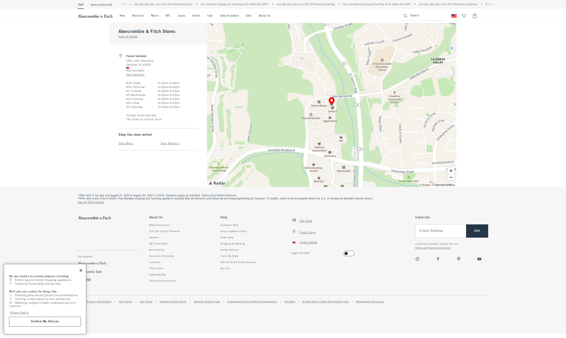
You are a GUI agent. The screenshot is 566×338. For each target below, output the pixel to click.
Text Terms (146, 302)
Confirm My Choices (45, 321)
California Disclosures (162, 281)
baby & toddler (229, 16)
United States (308, 242)
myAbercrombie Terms (173, 302)
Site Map (289, 302)
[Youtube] (479, 259)
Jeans (181, 16)
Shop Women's (170, 143)
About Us (264, 16)
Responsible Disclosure (370, 302)
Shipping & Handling (232, 244)
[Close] (81, 270)
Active (196, 16)
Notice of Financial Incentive (433, 248)
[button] (332, 102)
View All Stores (128, 37)
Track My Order (229, 256)
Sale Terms (125, 302)
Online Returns (229, 250)
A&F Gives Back (158, 244)
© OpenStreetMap (443, 185)
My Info (224, 268)
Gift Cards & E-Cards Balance (238, 262)
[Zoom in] (451, 171)
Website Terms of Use (207, 302)
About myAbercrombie (233, 231)
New (122, 16)
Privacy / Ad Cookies (99, 302)
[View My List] (464, 16)
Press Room (156, 268)
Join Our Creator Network (164, 231)
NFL (168, 16)
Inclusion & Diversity (161, 256)
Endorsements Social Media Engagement (252, 302)
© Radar (425, 185)
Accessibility (157, 250)
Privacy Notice (19, 312)
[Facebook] (438, 259)
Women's (138, 16)
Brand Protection (159, 225)
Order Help (226, 238)
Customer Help (229, 225)
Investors (154, 262)
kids (210, 16)
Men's (155, 16)
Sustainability (157, 275)
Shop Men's (126, 143)
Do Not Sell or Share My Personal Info (325, 302)
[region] (45, 299)
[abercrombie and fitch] (95, 16)
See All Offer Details (91, 202)
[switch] (293, 252)
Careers (154, 238)
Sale (249, 16)
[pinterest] (459, 259)
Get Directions (135, 75)
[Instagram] (417, 259)
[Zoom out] (451, 177)
